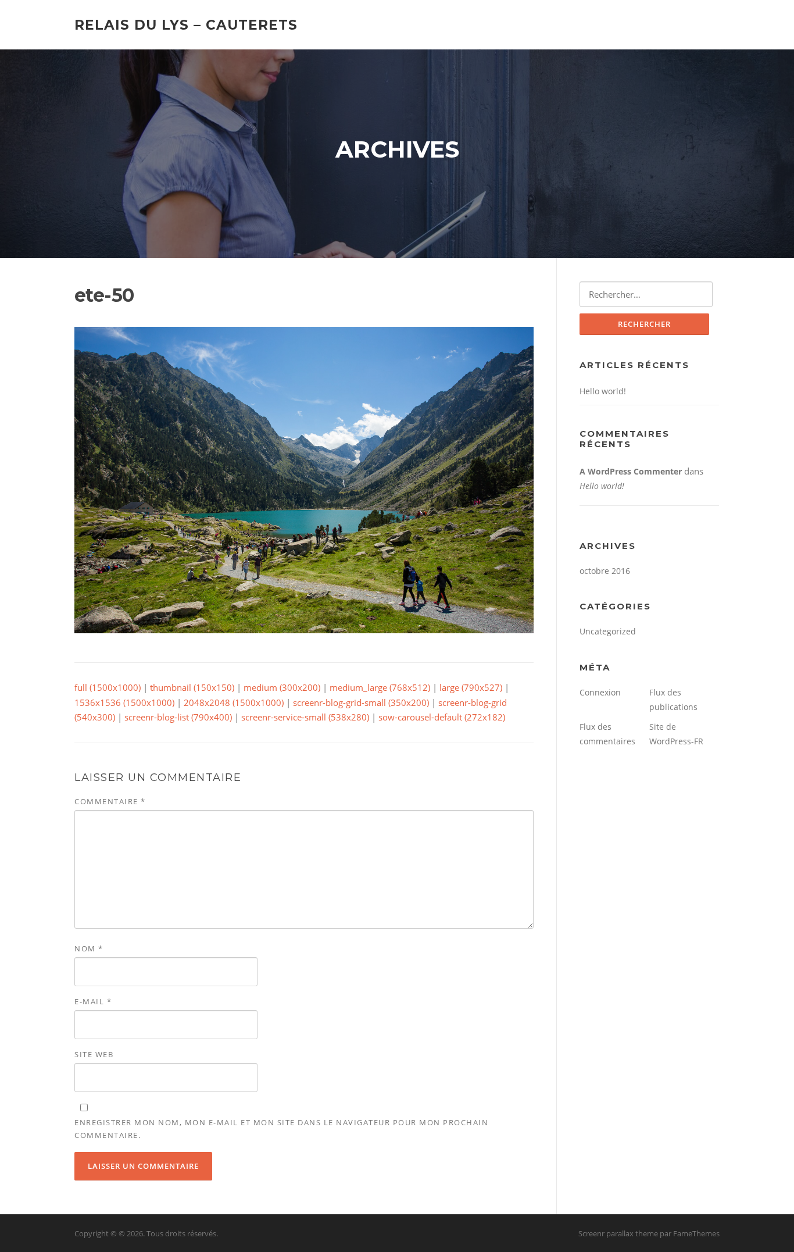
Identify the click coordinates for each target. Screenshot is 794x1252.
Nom (88, 948)
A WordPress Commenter (631, 471)
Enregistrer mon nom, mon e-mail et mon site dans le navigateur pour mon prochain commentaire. (281, 1128)
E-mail (93, 1001)
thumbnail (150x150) (192, 687)
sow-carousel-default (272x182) (441, 717)
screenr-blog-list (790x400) (178, 717)
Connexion (600, 692)
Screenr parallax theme (618, 1233)
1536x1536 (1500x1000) (124, 702)
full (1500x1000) (107, 687)
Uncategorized (608, 631)
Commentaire (110, 801)
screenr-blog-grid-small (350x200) (361, 702)
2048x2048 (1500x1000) (234, 702)
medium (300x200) (282, 687)
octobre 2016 (605, 570)
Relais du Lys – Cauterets (186, 24)
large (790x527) (470, 687)
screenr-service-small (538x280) (305, 717)
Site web (93, 1054)
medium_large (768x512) (380, 687)
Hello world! (603, 391)
